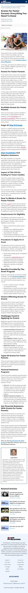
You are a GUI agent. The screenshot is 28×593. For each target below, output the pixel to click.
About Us (7, 560)
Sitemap (7, 571)
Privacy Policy (20, 562)
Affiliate (20, 566)
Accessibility (21, 569)
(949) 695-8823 (14, 581)
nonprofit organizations (8, 118)
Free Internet (12, 514)
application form (17, 257)
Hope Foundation (8, 153)
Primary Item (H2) (6, 28)
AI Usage (7, 566)
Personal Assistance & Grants (8, 6)
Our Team (7, 562)
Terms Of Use (7, 564)
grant (9, 204)
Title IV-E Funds (15, 125)
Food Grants (12, 528)
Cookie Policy (20, 564)
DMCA (7, 569)
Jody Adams (9, 19)
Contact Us (20, 560)
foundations (14, 116)
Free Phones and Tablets (15, 498)
